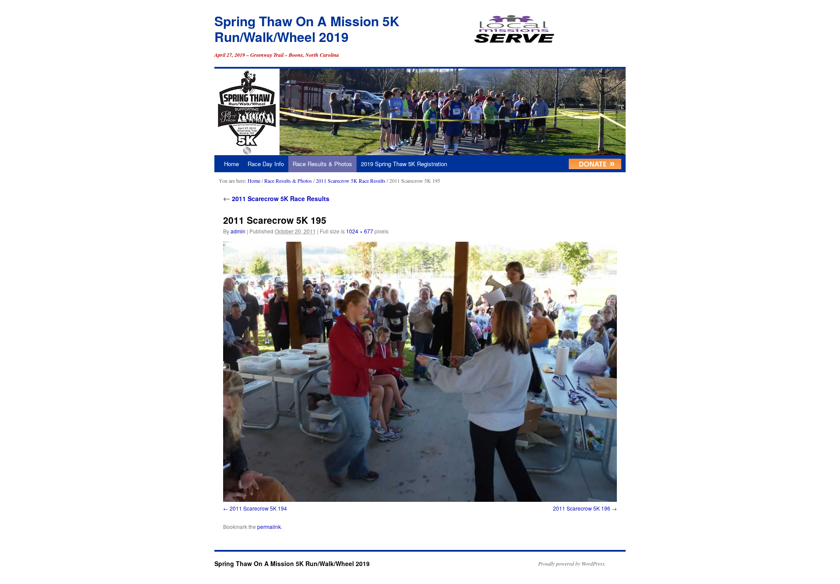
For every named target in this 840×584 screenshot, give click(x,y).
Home (231, 164)
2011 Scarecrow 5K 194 (258, 508)
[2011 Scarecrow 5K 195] (420, 372)
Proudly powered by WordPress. (572, 563)
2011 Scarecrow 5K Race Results (350, 180)
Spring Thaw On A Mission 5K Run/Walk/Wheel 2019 (306, 28)
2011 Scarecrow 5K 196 (581, 508)
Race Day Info (266, 164)
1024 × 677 (359, 231)
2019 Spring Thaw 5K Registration (404, 164)
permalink (269, 526)
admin (238, 231)
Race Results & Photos (322, 164)
